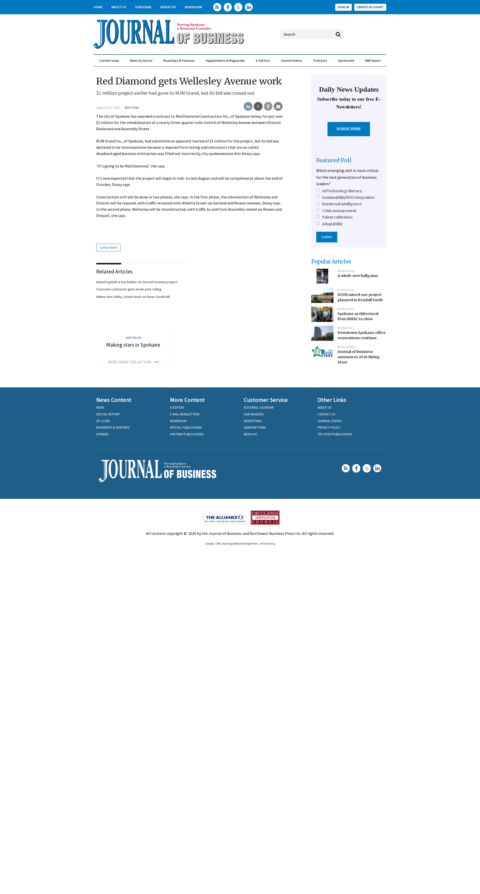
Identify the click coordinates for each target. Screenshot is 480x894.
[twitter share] (258, 106)
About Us (118, 7)
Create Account (370, 7)
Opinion (102, 434)
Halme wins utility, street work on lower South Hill (133, 296)
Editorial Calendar (259, 407)
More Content (187, 399)
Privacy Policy (329, 427)
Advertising (253, 421)
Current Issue (109, 60)
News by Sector (141, 60)
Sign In (343, 7)
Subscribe (143, 7)
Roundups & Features (179, 60)
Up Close (103, 421)
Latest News (108, 247)
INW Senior (373, 60)
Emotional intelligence (342, 204)
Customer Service (266, 399)
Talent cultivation (337, 217)
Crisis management (339, 210)
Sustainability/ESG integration (348, 197)
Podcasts (320, 60)
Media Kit (250, 434)
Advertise (168, 7)
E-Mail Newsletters (185, 414)
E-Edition (263, 60)
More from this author (129, 362)
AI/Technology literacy (342, 191)
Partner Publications (187, 434)
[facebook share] (268, 106)
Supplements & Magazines (225, 60)
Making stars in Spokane (133, 344)
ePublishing (267, 543)
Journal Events (291, 60)
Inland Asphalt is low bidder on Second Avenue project (137, 282)
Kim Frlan (131, 107)
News (100, 407)
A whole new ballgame (358, 275)
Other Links (332, 399)
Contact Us (326, 414)
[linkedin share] (248, 106)
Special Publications (186, 427)
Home (98, 7)
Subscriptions (255, 427)
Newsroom (193, 7)
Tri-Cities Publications (335, 434)
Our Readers (254, 414)
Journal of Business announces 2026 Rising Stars (359, 356)
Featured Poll (334, 160)
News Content (114, 399)
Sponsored (346, 60)
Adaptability (332, 224)
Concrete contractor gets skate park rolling (129, 289)
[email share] (278, 106)
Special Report (108, 414)
